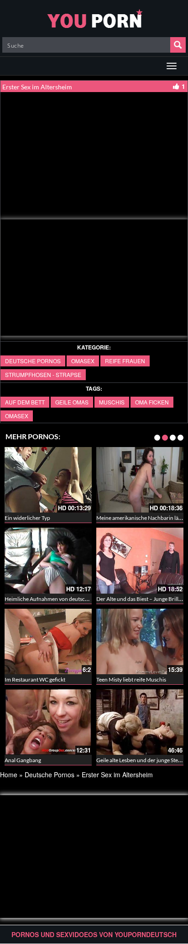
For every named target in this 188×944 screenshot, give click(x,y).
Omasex (82, 361)
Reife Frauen (125, 361)
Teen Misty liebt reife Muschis (112, 679)
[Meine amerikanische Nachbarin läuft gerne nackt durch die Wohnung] (121, 480)
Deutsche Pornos (33, 361)
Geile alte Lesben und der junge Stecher (124, 760)
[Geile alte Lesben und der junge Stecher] (121, 722)
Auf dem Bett (25, 402)
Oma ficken (152, 402)
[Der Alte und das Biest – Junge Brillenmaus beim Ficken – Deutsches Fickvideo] (121, 560)
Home (8, 774)
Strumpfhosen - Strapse (43, 374)
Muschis (112, 402)
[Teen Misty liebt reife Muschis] (121, 641)
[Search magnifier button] (178, 45)
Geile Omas (72, 402)
